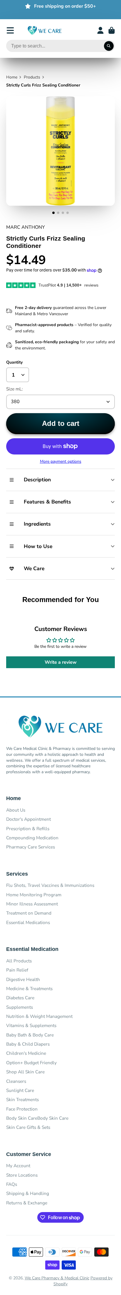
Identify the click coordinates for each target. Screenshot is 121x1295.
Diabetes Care (20, 998)
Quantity (14, 362)
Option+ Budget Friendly (31, 1062)
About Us (15, 810)
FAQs (11, 1184)
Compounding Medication (32, 838)
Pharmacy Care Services (30, 847)
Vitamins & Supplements (31, 1025)
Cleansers (16, 1081)
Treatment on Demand (28, 913)
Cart (111, 30)
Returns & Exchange (26, 1203)
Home (11, 77)
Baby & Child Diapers (28, 1044)
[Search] (109, 46)
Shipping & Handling (27, 1193)
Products (32, 77)
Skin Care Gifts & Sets (28, 1127)
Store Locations (22, 1175)
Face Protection (22, 1109)
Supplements (19, 1007)
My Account (18, 1165)
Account (100, 30)
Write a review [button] (61, 662)
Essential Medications (28, 922)
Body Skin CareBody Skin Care (37, 1118)
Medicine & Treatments (29, 988)
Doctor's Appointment (28, 819)
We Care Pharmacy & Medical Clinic (57, 1278)
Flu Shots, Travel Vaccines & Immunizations (50, 885)
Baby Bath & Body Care (30, 1035)
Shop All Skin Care (25, 1072)
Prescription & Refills (27, 828)
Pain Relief (17, 970)
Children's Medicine (26, 1053)
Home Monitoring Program (33, 895)
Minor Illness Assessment (32, 904)
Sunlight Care (20, 1090)
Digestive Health (23, 979)
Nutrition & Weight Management (39, 1016)
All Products (19, 961)
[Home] (45, 30)
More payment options (60, 461)
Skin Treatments (22, 1099)
